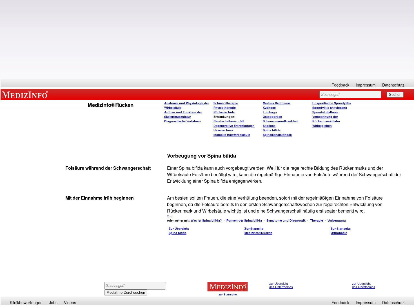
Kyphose (269, 107)
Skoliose (269, 125)
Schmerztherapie (225, 103)
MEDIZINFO (26, 94)
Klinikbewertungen (26, 302)
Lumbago (270, 112)
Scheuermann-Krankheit (281, 121)
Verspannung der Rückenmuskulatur (326, 118)
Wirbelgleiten (322, 125)
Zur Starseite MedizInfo (258, 230)
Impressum (366, 85)
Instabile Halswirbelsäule (231, 134)
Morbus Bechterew (276, 103)
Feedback (340, 85)
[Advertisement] (207, 39)
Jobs (53, 302)
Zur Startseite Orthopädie (341, 230)
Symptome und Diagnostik (286, 220)
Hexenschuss (223, 130)
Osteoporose (272, 116)
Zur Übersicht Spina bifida (179, 230)
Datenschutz (393, 85)
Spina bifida (272, 130)
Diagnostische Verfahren (182, 121)
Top (170, 216)
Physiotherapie (224, 107)
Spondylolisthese (325, 112)
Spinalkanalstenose (277, 134)
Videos (70, 302)
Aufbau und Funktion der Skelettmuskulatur (183, 114)
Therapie (316, 220)
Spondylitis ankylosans (329, 107)
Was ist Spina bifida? (206, 220)
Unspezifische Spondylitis (331, 103)
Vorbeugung (337, 220)
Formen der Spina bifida (244, 220)
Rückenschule (224, 112)
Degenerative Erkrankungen (234, 125)
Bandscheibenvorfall (228, 121)
